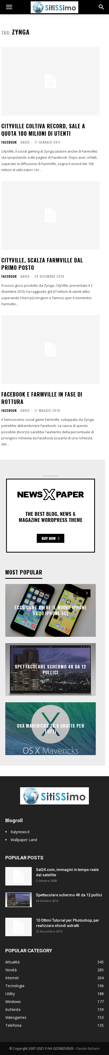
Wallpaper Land (24, 839)
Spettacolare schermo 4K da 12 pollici (50, 669)
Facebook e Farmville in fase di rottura (41, 398)
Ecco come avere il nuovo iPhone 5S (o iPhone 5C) (51, 610)
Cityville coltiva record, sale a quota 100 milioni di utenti (43, 129)
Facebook (9, 142)
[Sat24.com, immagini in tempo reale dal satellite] (18, 876)
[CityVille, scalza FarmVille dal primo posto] (50, 215)
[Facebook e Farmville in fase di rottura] (50, 349)
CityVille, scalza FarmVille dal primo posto (42, 263)
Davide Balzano (88, 1048)
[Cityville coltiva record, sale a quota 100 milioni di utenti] (50, 81)
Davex (25, 142)
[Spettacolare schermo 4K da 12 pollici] (18, 899)
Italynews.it (20, 831)
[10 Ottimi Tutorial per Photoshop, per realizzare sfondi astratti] (18, 927)
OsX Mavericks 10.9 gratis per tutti (50, 728)
